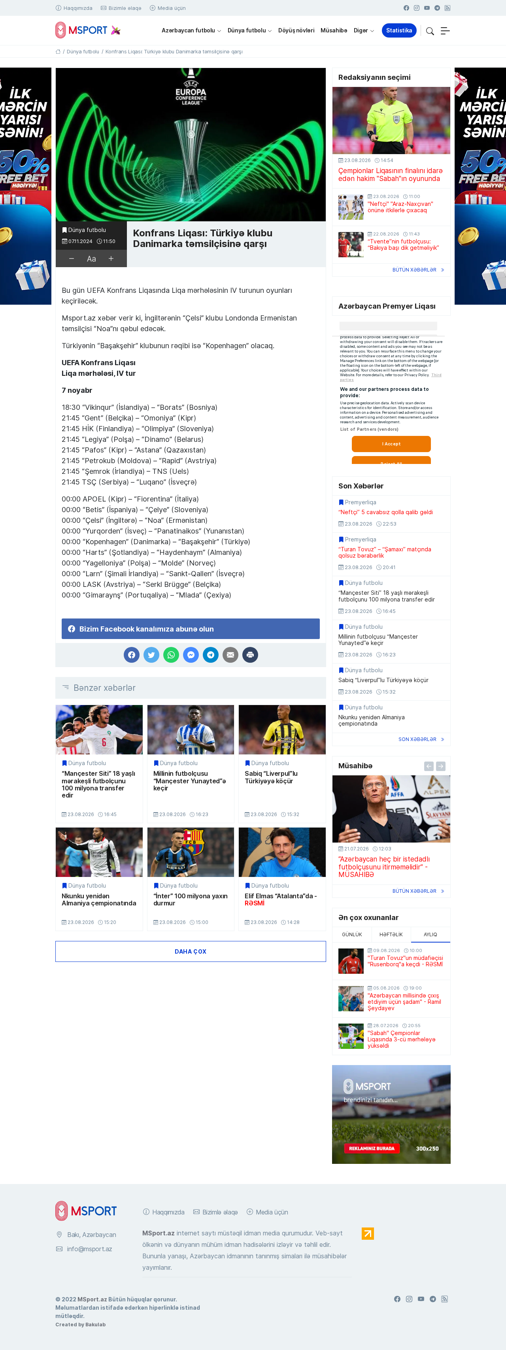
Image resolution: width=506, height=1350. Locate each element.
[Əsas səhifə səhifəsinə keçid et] (57, 51)
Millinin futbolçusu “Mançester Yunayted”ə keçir (189, 781)
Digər (361, 30)
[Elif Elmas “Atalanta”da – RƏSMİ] (282, 852)
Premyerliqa (360, 502)
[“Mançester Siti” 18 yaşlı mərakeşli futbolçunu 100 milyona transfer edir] (99, 729)
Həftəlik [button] (391, 934)
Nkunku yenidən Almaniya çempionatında (99, 899)
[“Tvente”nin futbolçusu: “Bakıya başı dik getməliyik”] (351, 244)
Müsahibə (334, 30)
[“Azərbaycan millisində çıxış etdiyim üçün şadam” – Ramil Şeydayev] (351, 998)
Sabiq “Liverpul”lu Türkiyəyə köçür (271, 777)
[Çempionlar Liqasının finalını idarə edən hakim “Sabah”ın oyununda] (391, 120)
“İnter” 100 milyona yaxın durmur (190, 899)
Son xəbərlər (417, 739)
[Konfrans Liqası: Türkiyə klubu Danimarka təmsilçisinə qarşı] (191, 145)
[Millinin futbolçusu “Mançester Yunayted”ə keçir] (190, 729)
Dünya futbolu (247, 30)
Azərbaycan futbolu (188, 30)
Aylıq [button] (430, 934)
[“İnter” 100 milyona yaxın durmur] (190, 852)
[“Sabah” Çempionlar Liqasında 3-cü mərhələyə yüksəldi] (351, 1036)
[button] (430, 30)
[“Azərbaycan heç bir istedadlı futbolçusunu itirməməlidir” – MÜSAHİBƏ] (391, 809)
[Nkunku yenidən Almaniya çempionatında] (99, 852)
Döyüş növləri (296, 30)
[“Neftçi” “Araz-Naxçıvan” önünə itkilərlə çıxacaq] (351, 207)
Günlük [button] (352, 934)
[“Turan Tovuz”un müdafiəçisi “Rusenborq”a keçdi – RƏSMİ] (351, 961)
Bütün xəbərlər (414, 269)
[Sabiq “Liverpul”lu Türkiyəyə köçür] (282, 729)
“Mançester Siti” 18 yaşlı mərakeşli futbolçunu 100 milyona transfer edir (98, 784)
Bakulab (95, 1324)
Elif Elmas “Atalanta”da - (281, 899)
